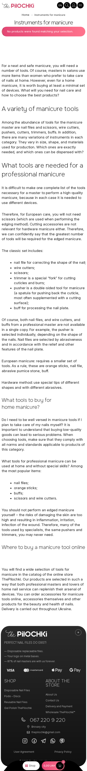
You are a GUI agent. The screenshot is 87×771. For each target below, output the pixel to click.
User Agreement (24, 751)
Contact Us (52, 700)
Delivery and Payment (59, 706)
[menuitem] (60, 5)
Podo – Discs (12, 696)
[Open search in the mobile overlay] (67, 5)
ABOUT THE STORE (58, 683)
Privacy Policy (63, 751)
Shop (32, 765)
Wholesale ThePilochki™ (60, 712)
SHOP (10, 681)
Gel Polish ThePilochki (18, 708)
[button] (53, 765)
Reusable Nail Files (15, 702)
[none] (60, 5)
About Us (51, 694)
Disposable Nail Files (17, 690)
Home (25, 14)
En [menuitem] (60, 5)
